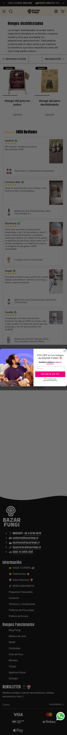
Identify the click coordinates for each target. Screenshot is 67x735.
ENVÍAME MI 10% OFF (50, 374)
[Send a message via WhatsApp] (60, 716)
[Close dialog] (65, 351)
